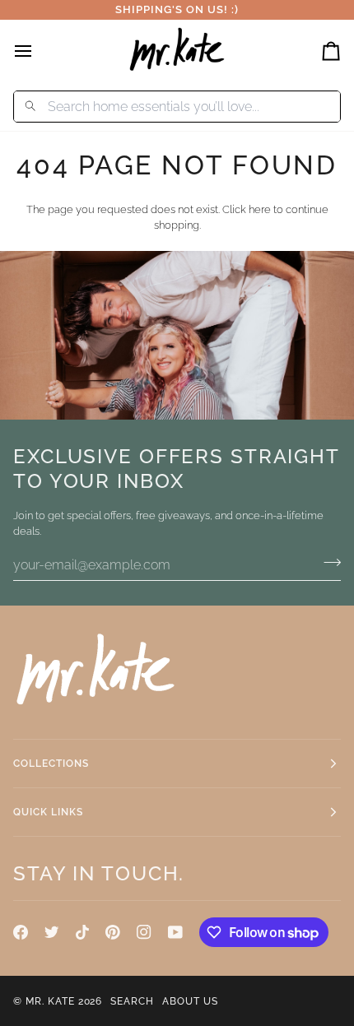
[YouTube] (175, 932)
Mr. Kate (50, 1001)
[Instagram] (144, 932)
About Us (190, 1001)
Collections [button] (51, 763)
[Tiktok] (82, 932)
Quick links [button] (48, 812)
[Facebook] (20, 932)
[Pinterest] (112, 932)
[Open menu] (38, 50)
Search (132, 1001)
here (260, 209)
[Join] (327, 563)
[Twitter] (51, 932)
